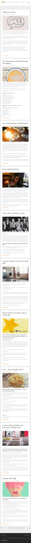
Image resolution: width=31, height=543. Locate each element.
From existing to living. (10, 169)
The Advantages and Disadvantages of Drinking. (15, 62)
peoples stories (7, 14)
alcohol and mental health (9, 125)
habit (9, 215)
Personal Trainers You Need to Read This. (15, 262)
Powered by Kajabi (27, 535)
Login (28, 3)
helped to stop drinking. (21, 88)
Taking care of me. (9, 12)
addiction (3, 215)
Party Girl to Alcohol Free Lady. (13, 213)
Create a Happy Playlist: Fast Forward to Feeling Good (12, 426)
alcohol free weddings (9, 371)
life (7, 317)
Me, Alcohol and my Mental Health (15, 123)
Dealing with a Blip (9, 478)
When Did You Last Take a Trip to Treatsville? (14, 314)
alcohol (3, 14)
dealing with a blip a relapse (10, 480)
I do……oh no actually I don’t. (12, 369)
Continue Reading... (5, 55)
